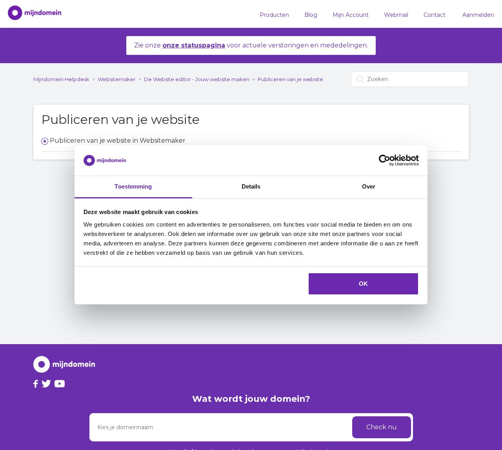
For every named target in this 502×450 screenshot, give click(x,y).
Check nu (381, 427)
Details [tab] (251, 186)
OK (363, 283)
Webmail (396, 14)
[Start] (30, 14)
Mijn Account (351, 14)
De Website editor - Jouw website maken (196, 79)
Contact (435, 14)
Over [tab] (368, 186)
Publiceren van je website (290, 79)
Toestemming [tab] (133, 186)
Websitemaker (117, 79)
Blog (310, 14)
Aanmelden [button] (478, 14)
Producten (274, 14)
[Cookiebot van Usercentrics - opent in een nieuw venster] (384, 161)
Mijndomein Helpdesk (61, 79)
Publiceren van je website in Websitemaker (118, 140)
